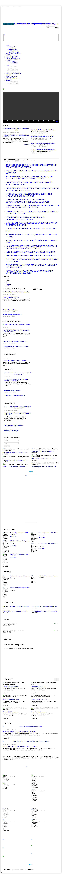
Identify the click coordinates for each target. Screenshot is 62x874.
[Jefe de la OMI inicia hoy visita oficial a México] (35, 448)
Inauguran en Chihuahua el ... (39, 699)
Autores (9, 60)
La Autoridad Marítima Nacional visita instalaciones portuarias (25, 218)
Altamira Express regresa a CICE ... (19, 533)
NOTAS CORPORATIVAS (13, 59)
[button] (30, 471)
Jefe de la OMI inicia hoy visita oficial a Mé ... (44, 451)
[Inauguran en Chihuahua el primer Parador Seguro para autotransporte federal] (35, 696)
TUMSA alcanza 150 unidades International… (16, 346)
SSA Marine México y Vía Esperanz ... (19, 541)
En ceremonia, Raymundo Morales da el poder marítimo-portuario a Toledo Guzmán (29, 178)
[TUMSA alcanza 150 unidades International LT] (6, 464)
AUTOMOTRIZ (13, 49)
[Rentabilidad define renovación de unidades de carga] (35, 708)
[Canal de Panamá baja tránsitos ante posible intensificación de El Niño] (6, 696)
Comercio (12, 48)
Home (8, 45)
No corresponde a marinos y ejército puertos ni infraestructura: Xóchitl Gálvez (31, 247)
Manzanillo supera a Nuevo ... (11, 686)
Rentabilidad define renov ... (38, 712)
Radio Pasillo (13, 50)
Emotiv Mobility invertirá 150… (12, 390)
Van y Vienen (13, 63)
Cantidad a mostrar (9, 161)
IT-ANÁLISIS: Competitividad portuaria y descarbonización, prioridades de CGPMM (27, 201)
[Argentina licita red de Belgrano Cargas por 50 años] (35, 683)
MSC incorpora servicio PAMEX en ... (48, 533)
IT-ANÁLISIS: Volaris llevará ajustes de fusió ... (44, 459)
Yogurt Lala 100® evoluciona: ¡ (18, 783)
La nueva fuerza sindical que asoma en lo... (13, 630)
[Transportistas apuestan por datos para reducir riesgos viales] (6, 457)
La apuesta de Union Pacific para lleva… (43, 129)
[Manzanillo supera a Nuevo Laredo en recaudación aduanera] (6, 683)
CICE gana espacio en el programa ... (48, 544)
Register (11, 3)
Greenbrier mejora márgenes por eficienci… (20, 746)
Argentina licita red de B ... (38, 686)
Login (5, 3)
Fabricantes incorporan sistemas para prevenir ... (16, 452)
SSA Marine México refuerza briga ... (20, 554)
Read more (27, 144)
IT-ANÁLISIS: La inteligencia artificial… (15, 395)
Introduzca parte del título (11, 159)
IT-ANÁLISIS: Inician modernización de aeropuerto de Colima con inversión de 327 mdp (32, 207)
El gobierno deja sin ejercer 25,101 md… (43, 136)
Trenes (8, 54)
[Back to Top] (1, 872)
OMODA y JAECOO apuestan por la (48, 809)
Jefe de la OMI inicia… (11, 297)
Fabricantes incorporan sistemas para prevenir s (16, 606)
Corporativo (13, 61)
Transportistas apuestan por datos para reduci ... (16, 460)
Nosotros (38, 872)
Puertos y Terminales (13, 53)
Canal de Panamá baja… (10, 309)
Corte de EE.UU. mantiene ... (10, 712)
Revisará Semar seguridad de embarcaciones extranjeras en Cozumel (29, 272)
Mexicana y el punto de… (11, 430)
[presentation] (55, 679)
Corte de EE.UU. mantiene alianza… (14, 425)
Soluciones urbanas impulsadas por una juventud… (16, 380)
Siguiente (8, 284)
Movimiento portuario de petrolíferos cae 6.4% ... (45, 466)
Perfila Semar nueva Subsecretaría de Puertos (30, 252)
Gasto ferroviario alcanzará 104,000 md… (43, 143)
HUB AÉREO (12, 46)
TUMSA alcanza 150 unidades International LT (15, 466)
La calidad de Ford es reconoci (18, 819)
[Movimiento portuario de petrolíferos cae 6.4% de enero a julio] (35, 463)
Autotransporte (12, 56)
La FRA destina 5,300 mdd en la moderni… (43, 149)
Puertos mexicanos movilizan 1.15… (13, 314)
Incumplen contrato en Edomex (10, 623)
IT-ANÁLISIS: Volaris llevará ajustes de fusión (15, 611)
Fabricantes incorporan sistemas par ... (20, 576)
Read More (13, 536)
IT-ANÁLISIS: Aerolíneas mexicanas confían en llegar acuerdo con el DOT (29, 195)
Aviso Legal (49, 872)
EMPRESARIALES (14, 52)
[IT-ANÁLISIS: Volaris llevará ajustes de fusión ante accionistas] (35, 455)
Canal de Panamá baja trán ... (11, 699)
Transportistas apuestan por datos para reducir (44, 606)
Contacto (56, 872)
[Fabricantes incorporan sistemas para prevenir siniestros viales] (6, 449)
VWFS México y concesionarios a (48, 819)
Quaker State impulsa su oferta (18, 775)
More (57, 121)
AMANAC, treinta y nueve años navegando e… (20, 732)
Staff (43, 872)
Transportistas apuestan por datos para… (15, 341)
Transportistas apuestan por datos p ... (19, 588)
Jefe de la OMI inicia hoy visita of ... (48, 575)
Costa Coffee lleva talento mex (47, 789)
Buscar (48, 25)
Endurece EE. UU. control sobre (47, 775)
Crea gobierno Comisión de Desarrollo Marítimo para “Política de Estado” (31, 166)
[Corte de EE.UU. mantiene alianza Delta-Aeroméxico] (6, 708)
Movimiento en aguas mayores (14, 360)
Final (7, 285)
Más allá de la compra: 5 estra (18, 809)
